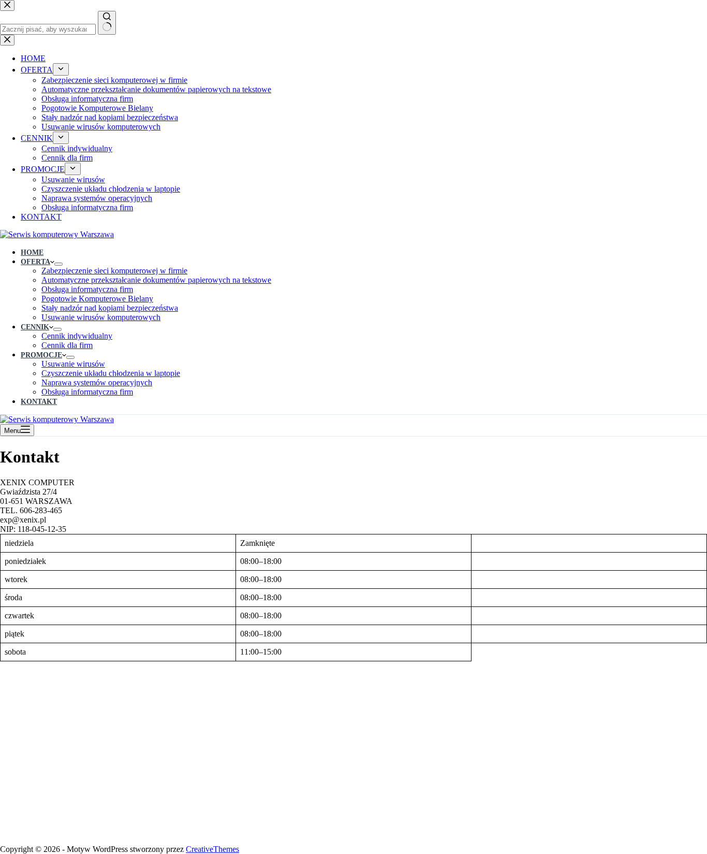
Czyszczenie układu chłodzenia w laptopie (110, 373)
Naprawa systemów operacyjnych (96, 382)
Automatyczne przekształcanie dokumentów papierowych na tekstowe (156, 280)
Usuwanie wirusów (73, 363)
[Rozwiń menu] (58, 264)
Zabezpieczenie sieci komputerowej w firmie (114, 270)
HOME (32, 252)
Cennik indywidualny (76, 335)
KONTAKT (39, 402)
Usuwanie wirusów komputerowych (100, 317)
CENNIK (35, 327)
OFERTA (35, 262)
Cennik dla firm (67, 345)
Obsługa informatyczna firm (87, 289)
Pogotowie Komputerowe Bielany (97, 298)
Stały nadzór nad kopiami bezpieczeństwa (109, 307)
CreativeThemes (212, 849)
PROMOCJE (41, 355)
